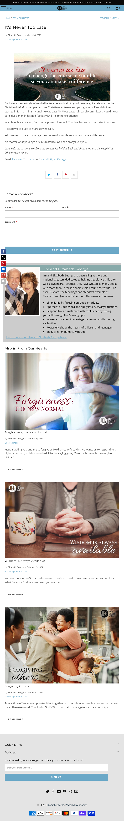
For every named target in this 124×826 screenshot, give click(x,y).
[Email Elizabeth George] (76, 792)
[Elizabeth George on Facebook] (53, 792)
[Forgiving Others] (62, 645)
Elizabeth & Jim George (52, 159)
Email (65, 207)
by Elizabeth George (14, 35)
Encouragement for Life (16, 39)
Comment (11, 221)
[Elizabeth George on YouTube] (59, 792)
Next (114, 18)
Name (9, 207)
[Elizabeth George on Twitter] (47, 792)
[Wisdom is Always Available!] (62, 520)
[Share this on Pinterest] (65, 175)
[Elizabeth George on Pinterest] (64, 792)
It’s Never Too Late (22, 159)
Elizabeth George (55, 804)
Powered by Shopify (76, 804)
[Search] (109, 8)
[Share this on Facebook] (57, 175)
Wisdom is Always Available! (25, 560)
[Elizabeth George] (62, 8)
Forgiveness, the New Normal (26, 432)
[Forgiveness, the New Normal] (62, 391)
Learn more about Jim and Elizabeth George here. (36, 337)
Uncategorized (12, 442)
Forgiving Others (17, 686)
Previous (104, 18)
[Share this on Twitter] (48, 175)
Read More (15, 469)
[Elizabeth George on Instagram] (70, 792)
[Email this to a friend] (74, 175)
